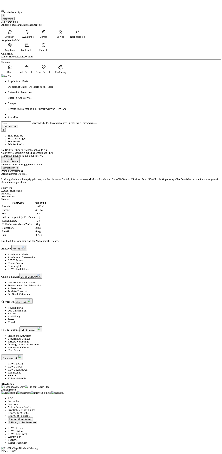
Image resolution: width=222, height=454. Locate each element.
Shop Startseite (15, 135)
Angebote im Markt (18, 254)
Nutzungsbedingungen (19, 407)
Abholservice (14, 288)
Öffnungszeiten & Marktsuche (23, 344)
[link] (114, 84)
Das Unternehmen (17, 310)
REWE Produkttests (18, 269)
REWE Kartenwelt (17, 369)
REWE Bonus (15, 260)
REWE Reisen (15, 363)
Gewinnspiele (15, 266)
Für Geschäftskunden (19, 294)
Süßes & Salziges (17, 138)
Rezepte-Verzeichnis (18, 341)
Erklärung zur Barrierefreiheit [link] (22, 422)
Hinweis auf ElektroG (19, 415)
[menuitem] (9, 34)
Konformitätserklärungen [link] (20, 419)
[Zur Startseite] (12, 6)
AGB (10, 398)
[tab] (111, 187)
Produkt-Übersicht (17, 291)
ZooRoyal (13, 375)
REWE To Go (15, 366)
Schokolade (14, 141)
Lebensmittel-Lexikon (19, 338)
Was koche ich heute (18, 347)
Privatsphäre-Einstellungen (21, 410)
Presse (11, 319)
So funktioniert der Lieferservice (24, 285)
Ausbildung (14, 316)
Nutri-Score (14, 350)
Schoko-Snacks (16, 144)
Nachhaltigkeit (15, 307)
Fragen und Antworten (19, 335)
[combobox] (16, 123)
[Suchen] (95, 123)
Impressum (13, 404)
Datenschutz (14, 401)
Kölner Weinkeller (17, 378)
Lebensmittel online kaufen (22, 282)
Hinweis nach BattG (18, 412)
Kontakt (12, 322)
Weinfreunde (14, 372)
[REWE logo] (6, 75)
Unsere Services (16, 263)
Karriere (12, 313)
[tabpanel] (111, 219)
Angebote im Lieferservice (21, 257)
